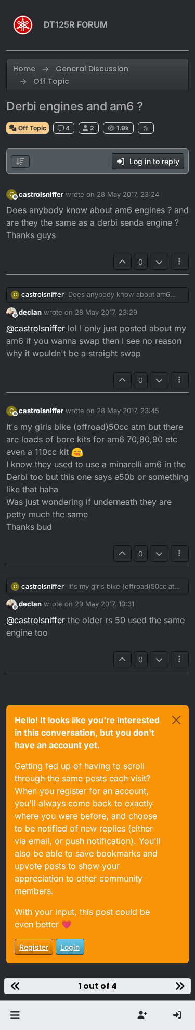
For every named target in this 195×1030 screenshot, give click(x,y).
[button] (14, 1015)
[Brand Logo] (22, 25)
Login (70, 946)
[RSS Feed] (146, 128)
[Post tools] (180, 262)
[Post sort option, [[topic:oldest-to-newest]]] (20, 161)
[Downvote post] (159, 262)
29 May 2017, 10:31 (104, 604)
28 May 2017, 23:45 (128, 410)
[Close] (176, 720)
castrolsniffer (41, 194)
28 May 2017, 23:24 (128, 194)
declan (30, 312)
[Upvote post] (122, 262)
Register (33, 946)
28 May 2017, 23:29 (106, 312)
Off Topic (31, 128)
